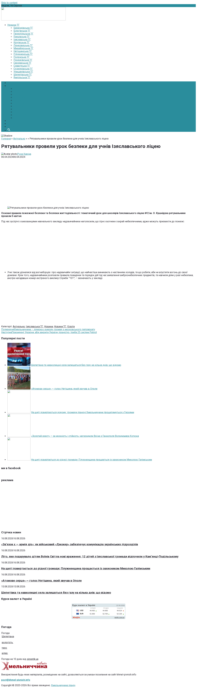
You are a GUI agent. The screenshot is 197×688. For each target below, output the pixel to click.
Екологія (18, 106)
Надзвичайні (21, 115)
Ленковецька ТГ (23, 45)
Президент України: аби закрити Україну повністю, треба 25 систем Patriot (49, 332)
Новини (11, 85)
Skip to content (9, 2)
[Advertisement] (98, 182)
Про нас (11, 123)
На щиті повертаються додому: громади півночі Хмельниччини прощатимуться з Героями (82, 412)
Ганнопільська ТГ (23, 33)
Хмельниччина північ (63, 685)
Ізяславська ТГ (22, 39)
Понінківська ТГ (23, 60)
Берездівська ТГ (23, 27)
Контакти (12, 126)
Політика (19, 88)
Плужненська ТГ (23, 54)
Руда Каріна (24, 154)
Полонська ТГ (22, 57)
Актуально (19, 138)
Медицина (20, 97)
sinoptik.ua (32, 659)
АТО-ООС (19, 117)
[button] (8, 130)
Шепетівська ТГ (23, 74)
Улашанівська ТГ (23, 71)
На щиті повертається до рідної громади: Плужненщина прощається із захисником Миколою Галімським (91, 459)
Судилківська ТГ (23, 68)
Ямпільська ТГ (22, 77)
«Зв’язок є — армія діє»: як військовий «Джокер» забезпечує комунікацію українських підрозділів (69, 544)
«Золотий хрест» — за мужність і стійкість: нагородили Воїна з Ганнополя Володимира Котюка (85, 436)
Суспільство (21, 109)
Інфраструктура (22, 94)
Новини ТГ (60, 326)
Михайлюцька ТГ (23, 48)
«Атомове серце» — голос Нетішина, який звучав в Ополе (64, 388)
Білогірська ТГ (22, 30)
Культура (19, 103)
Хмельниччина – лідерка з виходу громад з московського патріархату (48, 329)
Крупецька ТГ (22, 42)
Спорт (17, 112)
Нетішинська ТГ (23, 51)
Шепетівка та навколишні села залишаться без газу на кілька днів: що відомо (76, 365)
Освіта (17, 100)
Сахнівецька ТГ (22, 62)
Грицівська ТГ (22, 36)
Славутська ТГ (22, 65)
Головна (12, 82)
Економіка (20, 91)
